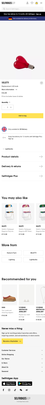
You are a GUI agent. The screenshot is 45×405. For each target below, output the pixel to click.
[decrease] (4, 107)
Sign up (38, 14)
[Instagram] (9, 391)
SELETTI (5, 82)
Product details (10, 156)
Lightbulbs (9, 149)
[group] (22, 220)
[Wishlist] (32, 3)
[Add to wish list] (41, 83)
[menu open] (41, 3)
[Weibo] (26, 391)
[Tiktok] (15, 391)
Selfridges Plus (10, 176)
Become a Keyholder (10, 341)
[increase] (11, 107)
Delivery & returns (11, 166)
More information (8, 90)
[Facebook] (3, 391)
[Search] (4, 9)
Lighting (12, 260)
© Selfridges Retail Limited (22, 401)
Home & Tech (11, 253)
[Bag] (37, 3)
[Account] (27, 3)
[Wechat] (21, 391)
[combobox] (24, 9)
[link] (9, 230)
